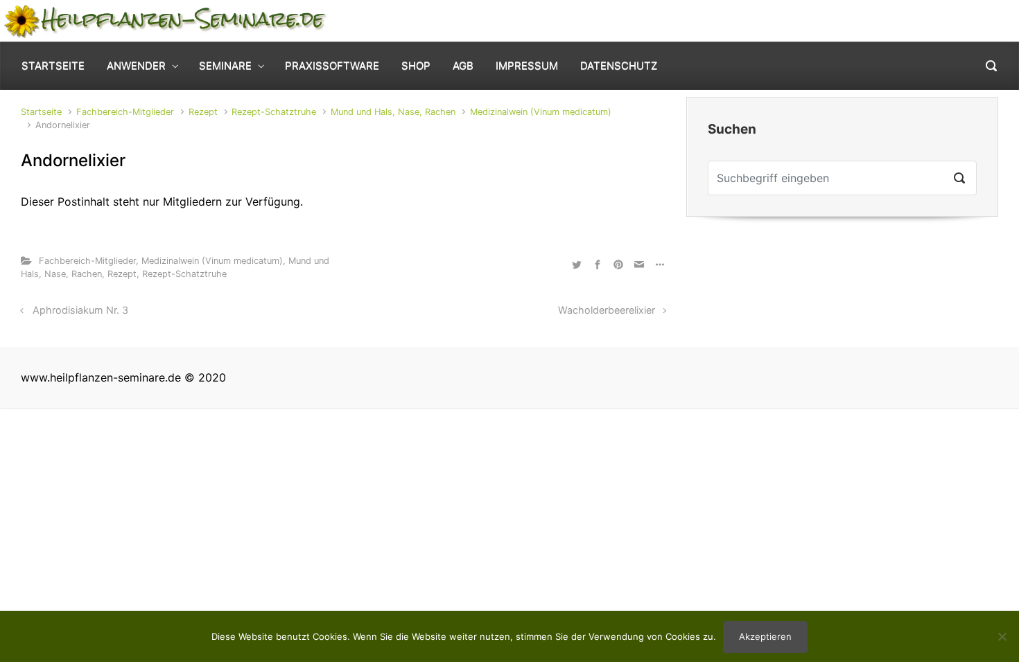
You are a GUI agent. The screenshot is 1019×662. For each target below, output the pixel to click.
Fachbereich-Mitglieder (125, 112)
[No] (1002, 636)
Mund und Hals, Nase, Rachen (393, 112)
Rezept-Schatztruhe (274, 112)
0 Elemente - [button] (951, 20)
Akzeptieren (765, 636)
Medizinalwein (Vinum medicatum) (540, 112)
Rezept (203, 112)
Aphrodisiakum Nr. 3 (80, 310)
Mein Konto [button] (835, 20)
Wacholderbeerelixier (606, 310)
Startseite (41, 112)
